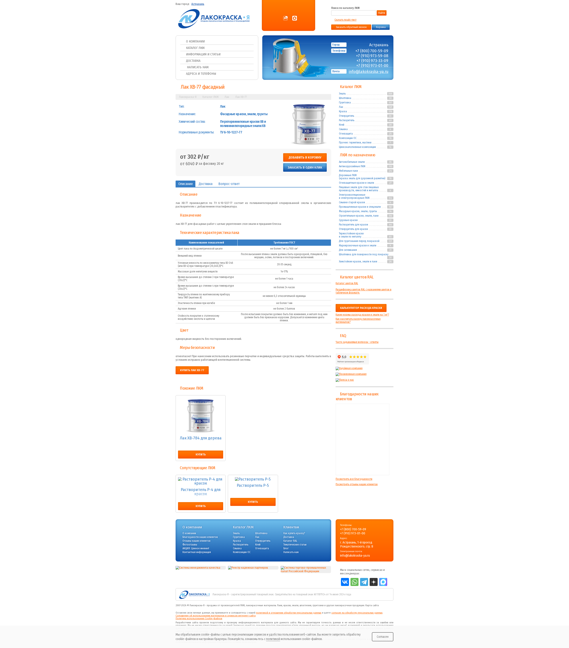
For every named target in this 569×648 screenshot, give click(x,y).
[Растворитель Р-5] (252, 479)
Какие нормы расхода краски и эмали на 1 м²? (362, 314)
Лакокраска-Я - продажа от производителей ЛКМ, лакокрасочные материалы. (233, 605)
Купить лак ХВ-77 (192, 370)
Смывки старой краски (352, 202)
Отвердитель (346, 115)
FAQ (343, 335)
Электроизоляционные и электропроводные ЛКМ (354, 196)
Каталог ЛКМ (195, 48)
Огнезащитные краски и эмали (356, 182)
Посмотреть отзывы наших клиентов (357, 484)
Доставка (193, 61)
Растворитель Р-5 (253, 485)
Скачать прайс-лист (346, 19)
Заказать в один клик (305, 167)
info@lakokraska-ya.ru (368, 71)
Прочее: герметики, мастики (355, 142)
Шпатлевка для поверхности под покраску (363, 254)
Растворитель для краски (353, 224)
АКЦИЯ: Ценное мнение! (195, 548)
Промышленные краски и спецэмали (360, 206)
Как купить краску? (294, 533)
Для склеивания (348, 250)
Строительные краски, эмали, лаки (359, 215)
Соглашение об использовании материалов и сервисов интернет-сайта (216, 615)
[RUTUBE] (285, 18)
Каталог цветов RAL (356, 277)
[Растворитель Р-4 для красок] (200, 481)
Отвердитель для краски (353, 229)
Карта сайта (372, 605)
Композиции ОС (348, 138)
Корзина (381, 27)
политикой (273, 639)
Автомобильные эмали (352, 161)
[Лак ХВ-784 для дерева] (200, 416)
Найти (381, 12)
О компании (195, 41)
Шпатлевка (345, 98)
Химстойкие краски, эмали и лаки (358, 261)
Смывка (343, 129)
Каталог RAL (290, 540)
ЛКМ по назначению (357, 155)
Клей (341, 124)
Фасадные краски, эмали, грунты (358, 211)
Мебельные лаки (348, 170)
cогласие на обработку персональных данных (357, 612)
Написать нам (197, 67)
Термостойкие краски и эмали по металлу (351, 235)
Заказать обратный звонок (351, 27)
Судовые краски (348, 220)
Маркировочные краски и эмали (357, 245)
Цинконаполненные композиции (357, 147)
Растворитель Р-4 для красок (200, 492)
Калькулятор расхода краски (361, 308)
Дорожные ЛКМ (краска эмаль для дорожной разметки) (362, 177)
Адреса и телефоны (201, 74)
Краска (343, 111)
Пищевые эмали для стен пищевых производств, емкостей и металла (359, 189)
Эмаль (342, 93)
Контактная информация (196, 552)
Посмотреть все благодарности (354, 479)
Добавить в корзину (305, 157)
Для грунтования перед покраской (359, 241)
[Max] (294, 18)
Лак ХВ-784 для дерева (201, 438)
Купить (201, 454)
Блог (286, 548)
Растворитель (346, 120)
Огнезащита (346, 133)
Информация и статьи (203, 54)
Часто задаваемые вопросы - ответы (357, 342)
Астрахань (197, 4)
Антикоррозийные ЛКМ (352, 166)
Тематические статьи (295, 544)
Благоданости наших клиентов (200, 537)
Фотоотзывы (189, 544)
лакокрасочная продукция (349, 605)
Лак (341, 107)
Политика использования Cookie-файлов (199, 618)
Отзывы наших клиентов (362, 439)
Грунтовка (345, 102)
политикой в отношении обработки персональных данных (288, 612)
